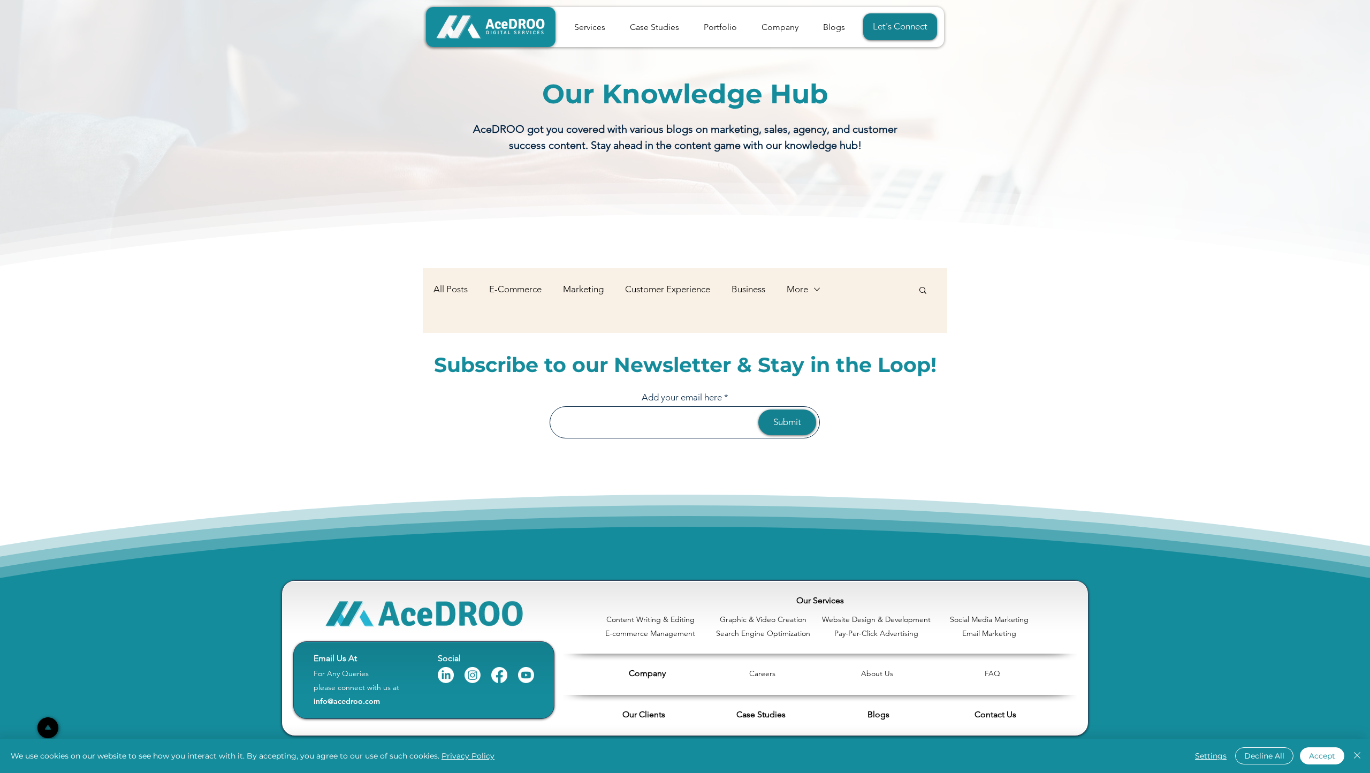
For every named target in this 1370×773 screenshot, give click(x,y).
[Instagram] (473, 675)
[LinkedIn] (446, 675)
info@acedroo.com (347, 701)
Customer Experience (667, 289)
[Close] (1357, 755)
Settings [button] (1211, 756)
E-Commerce (515, 289)
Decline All (1264, 756)
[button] (780, 27)
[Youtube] (526, 675)
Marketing (583, 289)
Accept (1322, 756)
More (797, 289)
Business (748, 289)
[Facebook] (499, 675)
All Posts (450, 289)
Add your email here (682, 397)
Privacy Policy (468, 756)
